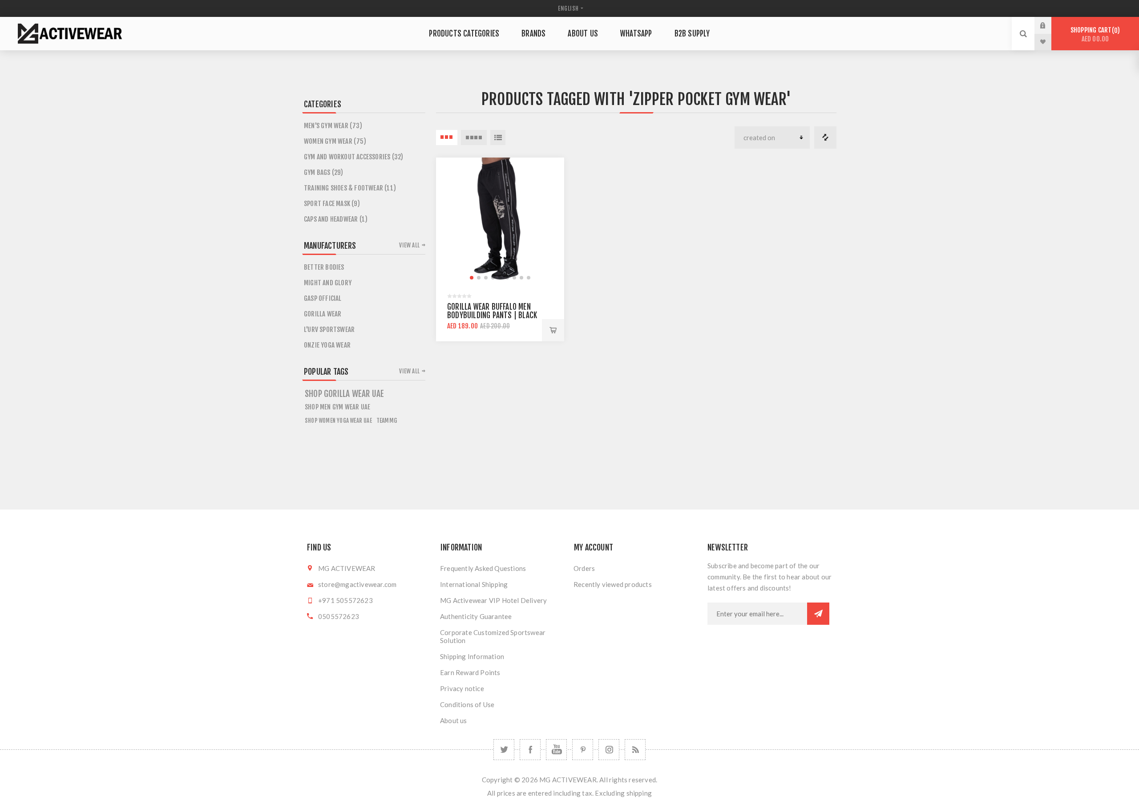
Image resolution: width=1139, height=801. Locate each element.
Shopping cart (1093, 34)
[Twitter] (503, 749)
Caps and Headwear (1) (336, 219)
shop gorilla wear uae (344, 393)
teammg (386, 420)
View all (409, 245)
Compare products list (825, 137)
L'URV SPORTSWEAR (329, 329)
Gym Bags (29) (323, 172)
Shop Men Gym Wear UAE (337, 407)
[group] (500, 222)
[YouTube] (556, 749)
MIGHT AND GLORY (327, 283)
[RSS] (635, 749)
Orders (584, 568)
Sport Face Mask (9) (332, 203)
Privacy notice (462, 688)
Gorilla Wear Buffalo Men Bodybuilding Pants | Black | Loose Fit (492, 315)
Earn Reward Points (470, 672)
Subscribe (818, 614)
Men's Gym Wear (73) (333, 125)
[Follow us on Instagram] (608, 749)
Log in (1049, 25)
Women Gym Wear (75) (335, 141)
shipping (639, 793)
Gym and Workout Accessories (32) (353, 157)
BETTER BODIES (324, 267)
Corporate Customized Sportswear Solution (492, 636)
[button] (471, 277)
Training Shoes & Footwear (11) (350, 188)
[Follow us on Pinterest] (582, 749)
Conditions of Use (467, 704)
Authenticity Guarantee (476, 616)
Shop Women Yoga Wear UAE (338, 420)
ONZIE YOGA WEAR (327, 345)
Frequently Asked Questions (483, 568)
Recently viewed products (613, 584)
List (497, 137)
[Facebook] (530, 749)
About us (453, 720)
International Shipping (474, 584)
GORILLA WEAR (322, 314)
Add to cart (553, 330)
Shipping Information (472, 656)
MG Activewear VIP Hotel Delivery (493, 600)
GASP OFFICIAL (323, 298)
